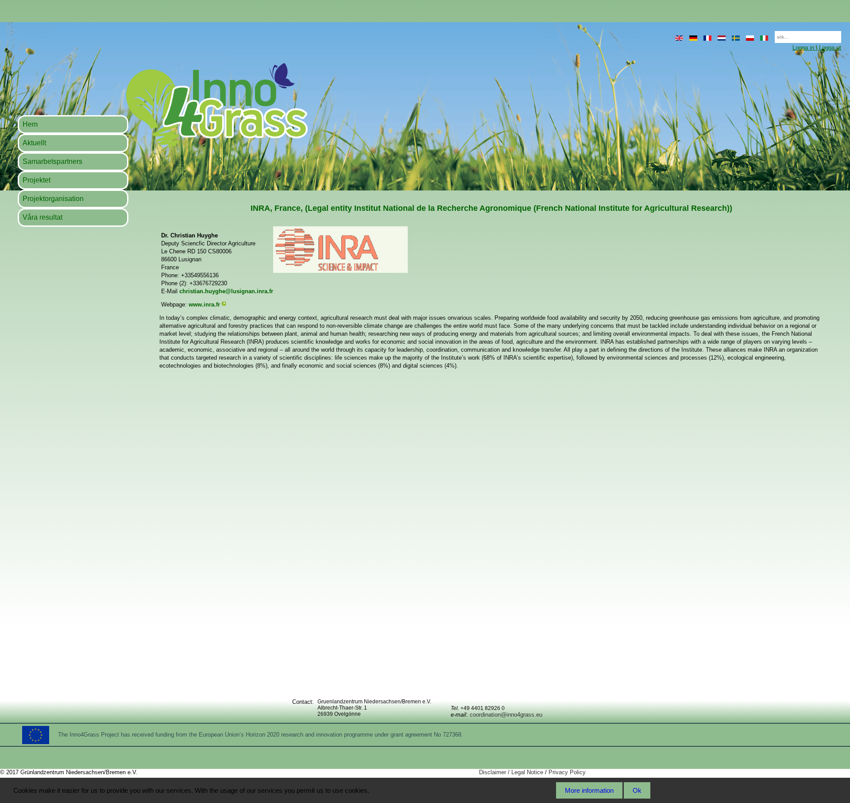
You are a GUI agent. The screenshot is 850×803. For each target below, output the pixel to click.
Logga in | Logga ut (816, 47)
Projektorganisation (53, 198)
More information (589, 790)
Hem (30, 124)
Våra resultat (42, 217)
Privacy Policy (567, 772)
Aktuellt (34, 143)
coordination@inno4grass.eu (506, 714)
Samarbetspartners (52, 161)
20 (770, 34)
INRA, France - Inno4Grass (162, 105)
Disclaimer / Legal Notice (511, 772)
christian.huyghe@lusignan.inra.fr (226, 291)
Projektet (36, 180)
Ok (637, 790)
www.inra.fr (204, 304)
